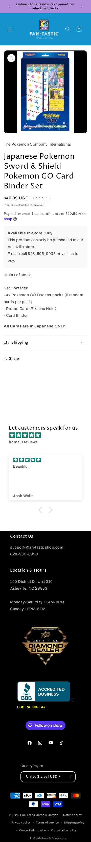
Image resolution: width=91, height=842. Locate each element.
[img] (48, 435)
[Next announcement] (81, 6)
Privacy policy (21, 822)
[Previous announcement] (9, 6)
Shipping (10, 205)
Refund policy (72, 814)
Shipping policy (74, 822)
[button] (10, 29)
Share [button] (14, 358)
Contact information (32, 830)
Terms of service (47, 822)
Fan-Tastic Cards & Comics (39, 814)
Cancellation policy (64, 830)
